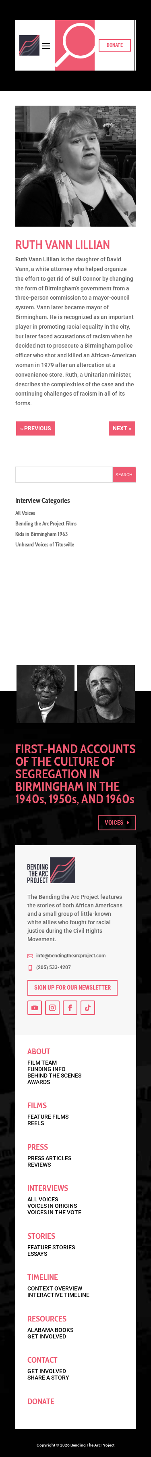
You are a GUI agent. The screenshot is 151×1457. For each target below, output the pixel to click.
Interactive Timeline (58, 1295)
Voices (114, 822)
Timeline (42, 1277)
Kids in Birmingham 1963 (41, 534)
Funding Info (46, 1069)
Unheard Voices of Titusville (44, 544)
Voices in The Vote (54, 1212)
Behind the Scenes (54, 1075)
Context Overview (54, 1288)
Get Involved (46, 1336)
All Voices (25, 513)
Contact (42, 1360)
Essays (37, 1254)
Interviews (47, 1188)
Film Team (42, 1062)
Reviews (39, 1164)
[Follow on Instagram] (52, 1008)
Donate (115, 45)
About (38, 1051)
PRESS (37, 1147)
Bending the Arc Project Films (46, 523)
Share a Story (48, 1377)
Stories (41, 1236)
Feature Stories (51, 1247)
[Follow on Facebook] (70, 1008)
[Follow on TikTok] (88, 1008)
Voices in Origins (52, 1206)
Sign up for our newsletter (72, 987)
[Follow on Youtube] (34, 1008)
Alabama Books (50, 1330)
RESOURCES (46, 1319)
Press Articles (49, 1158)
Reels (35, 1123)
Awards (38, 1082)
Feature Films (47, 1116)
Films (37, 1105)
